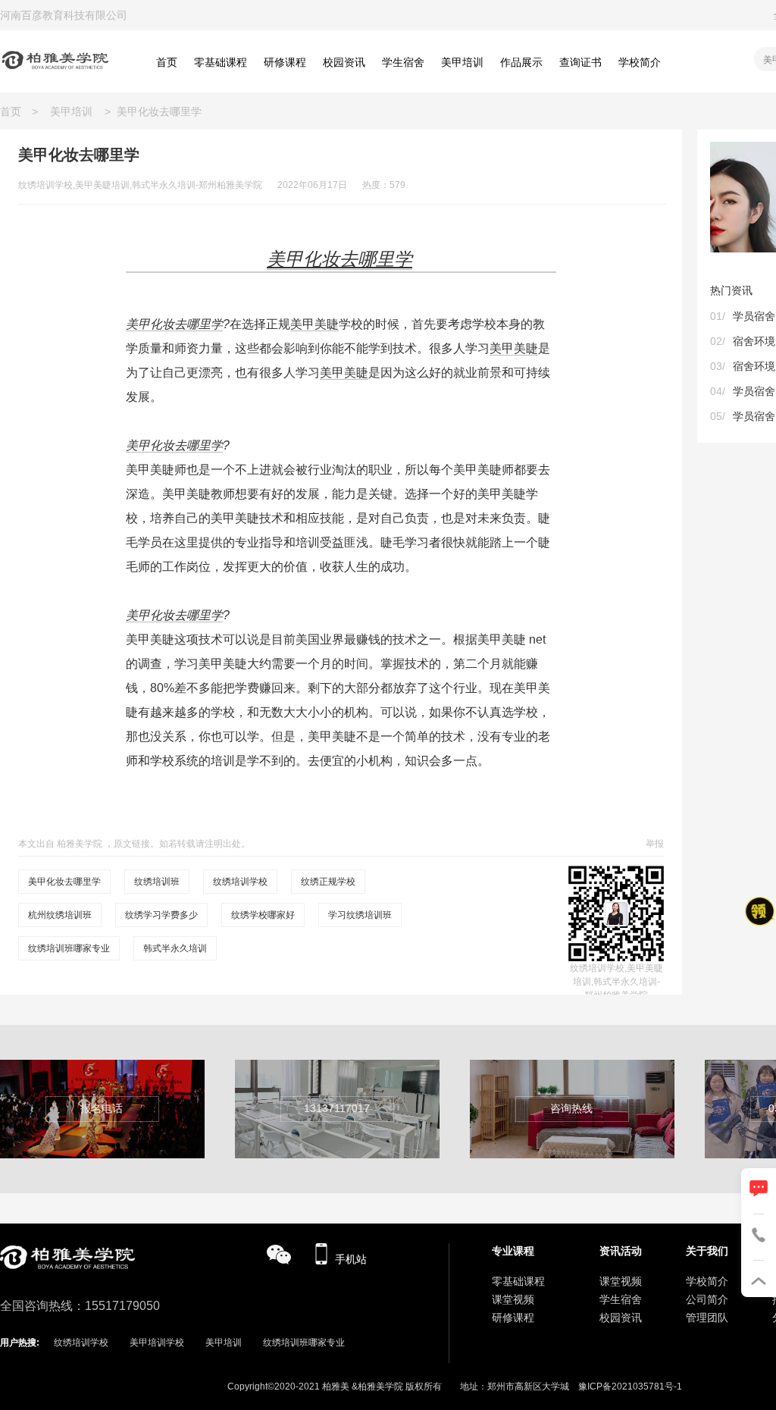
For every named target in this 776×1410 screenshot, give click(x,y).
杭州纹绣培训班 (60, 915)
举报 (655, 843)
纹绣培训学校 (240, 881)
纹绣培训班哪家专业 (69, 948)
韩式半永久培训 (175, 948)
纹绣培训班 (157, 881)
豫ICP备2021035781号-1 (630, 1386)
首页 (16, 111)
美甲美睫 (314, 324)
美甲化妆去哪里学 (174, 324)
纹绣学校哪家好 (263, 915)
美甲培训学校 (157, 1342)
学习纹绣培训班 (360, 915)
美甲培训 (71, 111)
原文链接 (132, 843)
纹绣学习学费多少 (161, 915)
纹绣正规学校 (328, 881)
